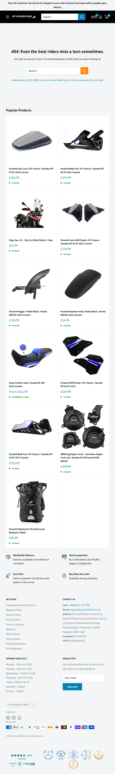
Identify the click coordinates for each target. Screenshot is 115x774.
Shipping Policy (14, 610)
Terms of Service (15, 624)
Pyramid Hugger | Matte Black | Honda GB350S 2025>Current (28, 313)
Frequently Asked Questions (21, 605)
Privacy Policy (13, 619)
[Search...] (84, 70)
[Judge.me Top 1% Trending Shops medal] (73, 764)
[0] (106, 17)
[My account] (100, 16)
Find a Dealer (13, 639)
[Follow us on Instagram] (14, 718)
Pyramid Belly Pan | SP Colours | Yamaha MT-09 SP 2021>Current (82, 170)
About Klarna (13, 634)
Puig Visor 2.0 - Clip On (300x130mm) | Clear (31, 240)
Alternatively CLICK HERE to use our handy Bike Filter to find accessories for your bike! (58, 80)
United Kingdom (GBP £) (18, 704)
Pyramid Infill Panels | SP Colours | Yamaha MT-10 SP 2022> (81, 385)
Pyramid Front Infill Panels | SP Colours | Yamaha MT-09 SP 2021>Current (80, 242)
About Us (11, 629)
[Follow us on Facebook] (8, 718)
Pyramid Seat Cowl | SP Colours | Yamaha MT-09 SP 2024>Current (31, 170)
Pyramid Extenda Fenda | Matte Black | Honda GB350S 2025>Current (83, 313)
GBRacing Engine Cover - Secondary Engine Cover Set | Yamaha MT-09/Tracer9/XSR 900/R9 (81, 457)
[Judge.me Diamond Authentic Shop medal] (48, 755)
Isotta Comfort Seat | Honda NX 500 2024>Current (26, 385)
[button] (93, 17)
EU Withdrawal (14, 648)
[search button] (82, 17)
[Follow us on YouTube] (19, 718)
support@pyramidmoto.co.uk (85, 609)
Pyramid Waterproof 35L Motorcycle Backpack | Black (27, 531)
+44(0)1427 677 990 (79, 605)
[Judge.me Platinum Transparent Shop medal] (86, 755)
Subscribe (72, 686)
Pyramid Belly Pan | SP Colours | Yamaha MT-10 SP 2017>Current (31, 456)
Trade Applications (16, 643)
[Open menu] (7, 17)
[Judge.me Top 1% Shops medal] (98, 755)
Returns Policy (13, 614)
